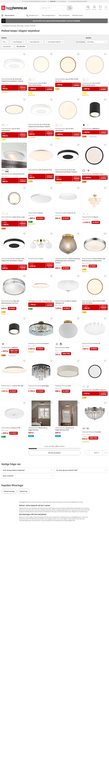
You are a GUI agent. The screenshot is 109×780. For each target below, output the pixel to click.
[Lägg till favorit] (24, 54)
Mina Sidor (94, 9)
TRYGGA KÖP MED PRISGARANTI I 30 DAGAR (35, 1)
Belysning (20, 26)
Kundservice (88, 9)
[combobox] (96, 452)
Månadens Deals (77, 15)
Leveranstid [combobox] (6, 46)
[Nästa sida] (105, 452)
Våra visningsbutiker (48, 15)
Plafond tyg (23, 491)
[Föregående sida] (86, 452)
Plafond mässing (8, 491)
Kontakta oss (33, 15)
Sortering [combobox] (90, 42)
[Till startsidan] (14, 8)
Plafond (32, 26)
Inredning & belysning (9, 26)
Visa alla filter (21, 46)
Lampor (26, 26)
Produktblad (93, 136)
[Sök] (70, 7)
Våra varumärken (64, 15)
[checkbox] (18, 42)
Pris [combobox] (4, 42)
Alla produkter (9, 15)
